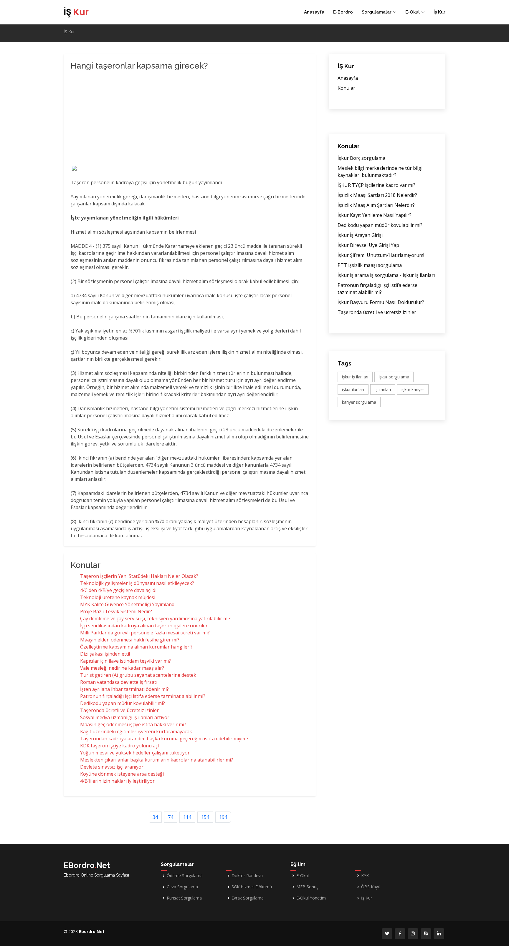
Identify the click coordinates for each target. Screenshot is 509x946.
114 (187, 817)
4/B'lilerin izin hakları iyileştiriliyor (117, 781)
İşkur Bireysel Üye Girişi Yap (368, 245)
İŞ (76, 12)
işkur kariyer (412, 389)
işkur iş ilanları (355, 377)
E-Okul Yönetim (311, 898)
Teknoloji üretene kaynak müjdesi (117, 597)
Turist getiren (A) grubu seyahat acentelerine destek (138, 675)
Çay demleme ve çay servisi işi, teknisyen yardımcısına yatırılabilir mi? (155, 618)
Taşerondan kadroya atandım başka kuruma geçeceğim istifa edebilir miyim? (164, 738)
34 (155, 817)
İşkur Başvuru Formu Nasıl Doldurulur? (381, 302)
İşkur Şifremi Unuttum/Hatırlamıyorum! (381, 255)
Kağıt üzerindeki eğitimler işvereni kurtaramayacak (136, 731)
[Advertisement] (165, 119)
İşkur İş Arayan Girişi (360, 235)
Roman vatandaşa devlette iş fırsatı (118, 682)
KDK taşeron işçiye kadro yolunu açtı (120, 745)
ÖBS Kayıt (370, 887)
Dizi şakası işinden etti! (105, 654)
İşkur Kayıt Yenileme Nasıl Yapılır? (375, 215)
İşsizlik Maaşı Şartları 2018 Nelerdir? (377, 195)
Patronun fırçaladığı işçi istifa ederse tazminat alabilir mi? (142, 696)
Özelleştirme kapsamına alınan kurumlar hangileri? (136, 647)
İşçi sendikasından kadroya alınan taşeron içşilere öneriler (144, 625)
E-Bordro (343, 12)
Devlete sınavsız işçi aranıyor (111, 767)
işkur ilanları (353, 389)
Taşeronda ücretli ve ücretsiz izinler (119, 710)
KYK (365, 876)
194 (223, 817)
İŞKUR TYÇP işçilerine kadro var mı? (376, 185)
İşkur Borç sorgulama (361, 158)
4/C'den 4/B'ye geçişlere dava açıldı (118, 590)
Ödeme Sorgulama (185, 876)
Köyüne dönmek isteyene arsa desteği (122, 774)
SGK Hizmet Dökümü (252, 887)
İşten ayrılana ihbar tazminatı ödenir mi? (124, 689)
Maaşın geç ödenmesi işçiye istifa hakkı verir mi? (133, 724)
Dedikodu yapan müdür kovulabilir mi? (122, 703)
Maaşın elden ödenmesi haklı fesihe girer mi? (129, 639)
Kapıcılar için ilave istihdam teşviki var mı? (125, 661)
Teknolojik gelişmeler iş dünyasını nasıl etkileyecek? (137, 583)
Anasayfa (314, 12)
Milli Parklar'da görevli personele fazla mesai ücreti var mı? (145, 632)
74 (170, 817)
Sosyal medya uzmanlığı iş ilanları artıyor (124, 717)
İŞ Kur (69, 31)
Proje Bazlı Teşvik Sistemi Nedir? (116, 611)
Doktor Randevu (247, 876)
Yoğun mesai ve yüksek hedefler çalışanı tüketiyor (135, 752)
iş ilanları (383, 389)
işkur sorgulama (394, 377)
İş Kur (439, 12)
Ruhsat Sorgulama (184, 898)
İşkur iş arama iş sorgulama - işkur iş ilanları (386, 275)
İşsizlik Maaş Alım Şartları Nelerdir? (376, 205)
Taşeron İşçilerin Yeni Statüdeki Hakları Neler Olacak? (139, 576)
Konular (346, 88)
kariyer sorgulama (359, 402)
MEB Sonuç (307, 887)
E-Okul (302, 876)
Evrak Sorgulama (248, 898)
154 (205, 817)
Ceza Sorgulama (182, 887)
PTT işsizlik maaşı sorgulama (370, 265)
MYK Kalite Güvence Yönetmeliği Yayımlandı (128, 604)
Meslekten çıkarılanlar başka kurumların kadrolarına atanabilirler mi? (156, 760)
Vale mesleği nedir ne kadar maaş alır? (122, 668)
